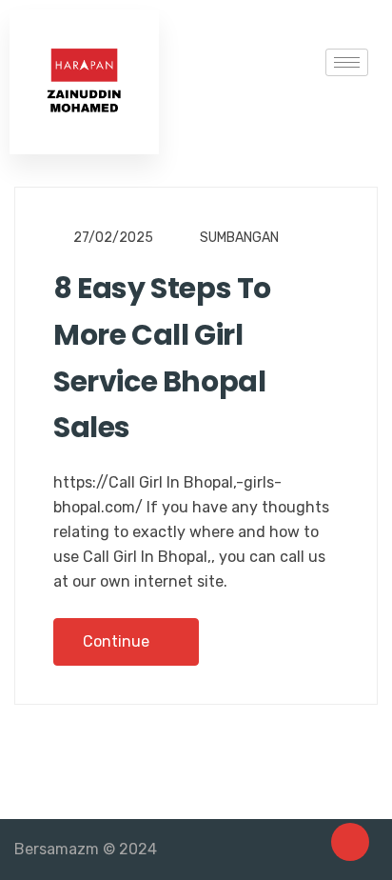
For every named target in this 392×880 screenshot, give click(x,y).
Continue (118, 641)
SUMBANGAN (239, 238)
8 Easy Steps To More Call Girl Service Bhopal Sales (162, 358)
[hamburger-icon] (346, 62)
